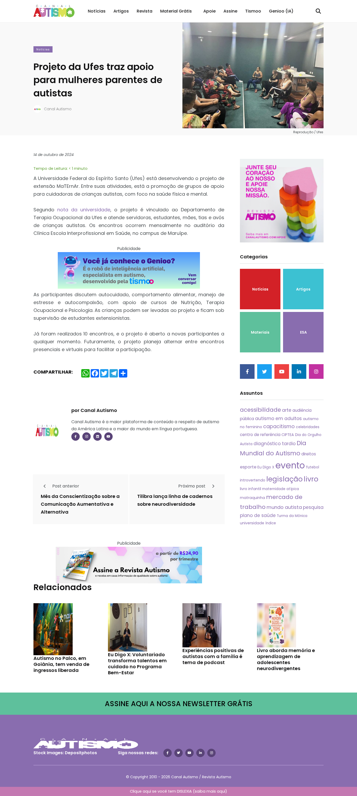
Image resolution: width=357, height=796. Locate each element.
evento (290, 465)
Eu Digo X (265, 467)
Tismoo (253, 11)
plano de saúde (258, 515)
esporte (248, 467)
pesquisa (313, 507)
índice (270, 523)
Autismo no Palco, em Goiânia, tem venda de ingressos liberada (61, 664)
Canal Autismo (58, 109)
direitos (308, 454)
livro (311, 479)
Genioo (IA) (281, 11)
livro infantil (250, 488)
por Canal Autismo (94, 410)
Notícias (97, 11)
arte (286, 410)
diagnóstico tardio (275, 443)
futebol (312, 467)
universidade (252, 523)
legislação (284, 479)
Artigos (121, 11)
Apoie (209, 11)
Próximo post (192, 486)
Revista (144, 11)
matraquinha (252, 497)
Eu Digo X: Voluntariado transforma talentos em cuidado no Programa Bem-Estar (137, 663)
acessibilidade (260, 410)
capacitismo (279, 426)
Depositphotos (81, 753)
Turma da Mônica (292, 515)
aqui (221, 791)
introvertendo (252, 480)
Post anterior (65, 486)
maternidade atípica (280, 488)
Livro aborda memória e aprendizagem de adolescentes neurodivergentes (286, 659)
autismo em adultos (278, 418)
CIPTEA (287, 434)
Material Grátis (176, 11)
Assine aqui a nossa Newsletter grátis (178, 703)
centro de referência (260, 434)
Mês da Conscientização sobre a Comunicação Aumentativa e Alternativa (80, 504)
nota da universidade (83, 209)
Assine (230, 11)
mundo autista (284, 507)
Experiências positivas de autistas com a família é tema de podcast (213, 656)
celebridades (307, 426)
